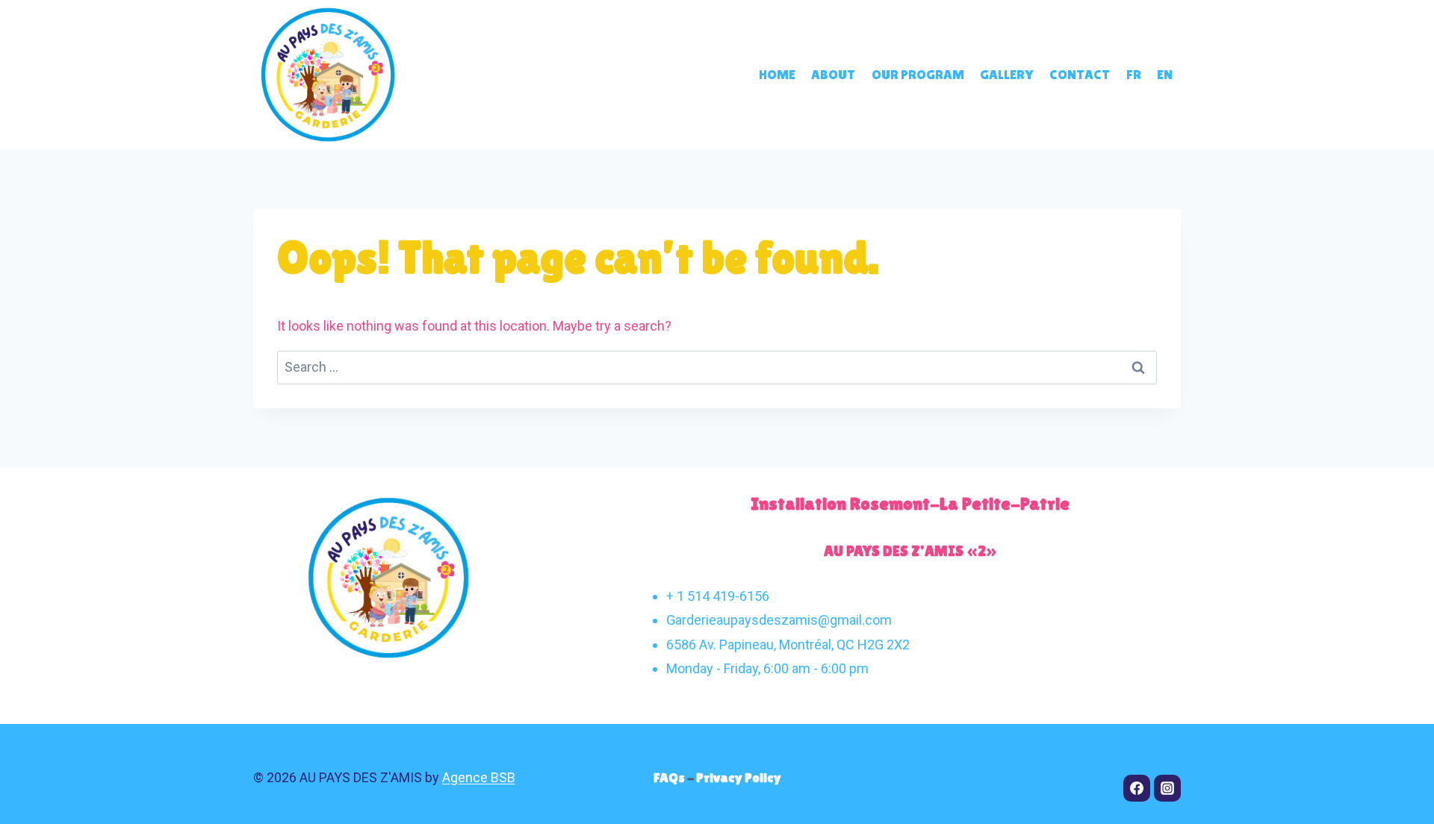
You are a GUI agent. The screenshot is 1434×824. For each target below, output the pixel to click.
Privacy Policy (738, 777)
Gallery (1006, 74)
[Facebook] (1136, 788)
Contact (1079, 74)
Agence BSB (478, 777)
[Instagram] (1167, 788)
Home (777, 74)
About (833, 74)
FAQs (670, 777)
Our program (918, 74)
